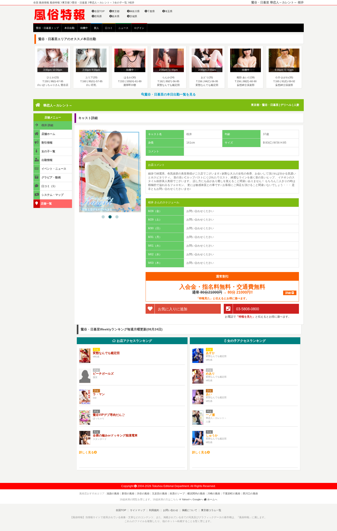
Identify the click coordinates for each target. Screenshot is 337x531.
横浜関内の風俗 (196, 493)
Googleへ (198, 499)
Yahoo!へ (187, 499)
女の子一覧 (48, 151)
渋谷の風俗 (143, 493)
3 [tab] (117, 217)
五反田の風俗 (159, 493)
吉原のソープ (177, 493)
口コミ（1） (49, 186)
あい (209, 394)
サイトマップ (137, 510)
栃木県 (115, 16)
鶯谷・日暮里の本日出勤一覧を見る (170, 94)
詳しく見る (86, 452)
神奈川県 (135, 11)
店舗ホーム (48, 134)
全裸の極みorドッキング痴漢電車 (115, 435)
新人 (96, 28)
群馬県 (98, 16)
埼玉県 (168, 11)
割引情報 (46, 142)
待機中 (84, 28)
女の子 (246, 341)
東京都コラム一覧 (211, 510)
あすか (210, 353)
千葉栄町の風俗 (231, 493)
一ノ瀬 (210, 415)
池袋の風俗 (113, 493)
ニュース (123, 28)
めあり (210, 373)
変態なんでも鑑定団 (106, 353)
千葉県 (151, 11)
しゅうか (213, 435)
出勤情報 (46, 160)
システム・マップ (52, 194)
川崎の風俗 (213, 493)
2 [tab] (110, 217)
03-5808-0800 (247, 309)
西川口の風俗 (250, 493)
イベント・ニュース (53, 168)
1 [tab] (103, 217)
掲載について (189, 510)
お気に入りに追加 (172, 309)
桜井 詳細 (47, 125)
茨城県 (133, 16)
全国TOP (99, 11)
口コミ (109, 28)
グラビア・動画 (51, 177)
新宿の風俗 (128, 493)
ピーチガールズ (103, 373)
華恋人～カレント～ (57, 105)
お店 (134, 341)
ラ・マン (99, 394)
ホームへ (212, 499)
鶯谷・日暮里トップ (47, 28)
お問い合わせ (170, 510)
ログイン (139, 28)
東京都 (115, 11)
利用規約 (154, 510)
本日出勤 (69, 28)
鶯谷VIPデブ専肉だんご (109, 415)
